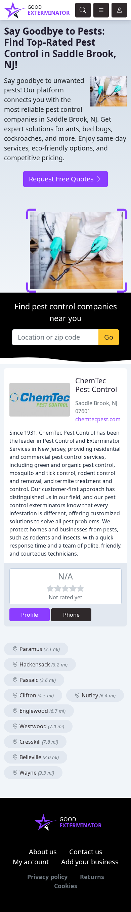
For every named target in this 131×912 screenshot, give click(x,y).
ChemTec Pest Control (96, 385)
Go (108, 337)
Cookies (65, 886)
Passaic (37, 680)
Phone (71, 614)
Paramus (39, 649)
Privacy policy (47, 877)
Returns (92, 877)
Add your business (90, 861)
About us (43, 851)
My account (31, 861)
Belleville (38, 757)
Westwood (41, 726)
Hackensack (43, 664)
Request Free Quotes (62, 178)
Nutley (98, 695)
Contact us (85, 851)
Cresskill (38, 741)
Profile (29, 614)
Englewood (42, 710)
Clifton (36, 695)
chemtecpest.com (98, 419)
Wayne (36, 772)
